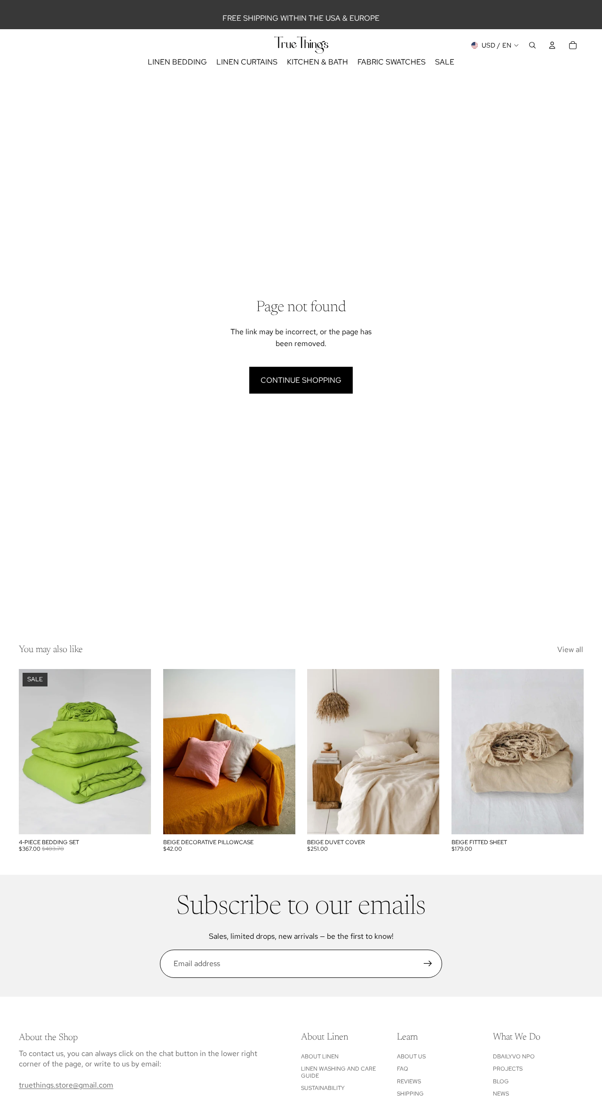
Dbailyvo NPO (514, 1056)
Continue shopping (301, 380)
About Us (411, 1056)
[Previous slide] (33, 751)
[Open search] (532, 45)
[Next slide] (137, 751)
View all (570, 649)
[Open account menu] (552, 45)
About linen (320, 1056)
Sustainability (323, 1088)
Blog (501, 1081)
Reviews (409, 1081)
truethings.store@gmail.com (66, 1085)
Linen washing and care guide (338, 1072)
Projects (508, 1069)
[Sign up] (428, 964)
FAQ (402, 1069)
